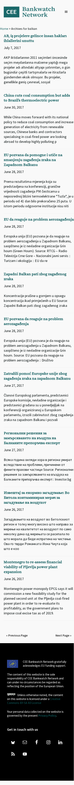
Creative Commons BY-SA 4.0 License (33, 701)
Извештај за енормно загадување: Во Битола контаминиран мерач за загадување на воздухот (36, 498)
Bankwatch (32, 12)
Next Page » (63, 635)
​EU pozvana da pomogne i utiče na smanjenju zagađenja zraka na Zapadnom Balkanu (33, 160)
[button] (67, 12)
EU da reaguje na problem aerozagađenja (39, 219)
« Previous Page (17, 635)
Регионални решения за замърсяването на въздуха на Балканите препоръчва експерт (32, 438)
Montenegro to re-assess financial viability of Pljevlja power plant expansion (33, 567)
